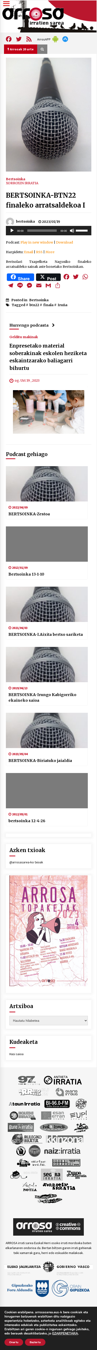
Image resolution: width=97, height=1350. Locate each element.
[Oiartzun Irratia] (31, 1162)
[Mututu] (72, 230)
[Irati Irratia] (81, 1127)
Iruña (62, 305)
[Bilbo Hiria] (57, 1103)
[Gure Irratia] (20, 1127)
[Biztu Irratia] (81, 1103)
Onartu (13, 1342)
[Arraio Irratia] (34, 1092)
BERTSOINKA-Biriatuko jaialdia (40, 760)
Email (28, 252)
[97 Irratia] (29, 1080)
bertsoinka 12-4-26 (26, 820)
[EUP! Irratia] (79, 1115)
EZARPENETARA (65, 1333)
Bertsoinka (15, 179)
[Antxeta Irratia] (63, 1080)
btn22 (34, 305)
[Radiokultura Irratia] (66, 1162)
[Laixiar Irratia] (34, 1150)
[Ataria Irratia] (67, 1092)
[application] (48, 230)
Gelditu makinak (23, 337)
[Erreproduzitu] (12, 230)
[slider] (82, 230)
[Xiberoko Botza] (30, 1186)
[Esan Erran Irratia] (52, 1115)
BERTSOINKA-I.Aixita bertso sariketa (45, 634)
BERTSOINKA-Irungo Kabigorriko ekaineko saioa (42, 697)
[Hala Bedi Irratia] (54, 1127)
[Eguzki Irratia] (22, 1115)
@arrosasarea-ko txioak (26, 862)
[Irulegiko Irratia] (27, 1139)
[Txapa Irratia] (77, 1174)
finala (48, 305)
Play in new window (36, 242)
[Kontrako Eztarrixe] (20, 1150)
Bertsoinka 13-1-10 (26, 574)
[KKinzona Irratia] (65, 1139)
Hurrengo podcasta (28, 325)
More (49, 252)
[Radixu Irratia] (23, 1174)
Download (64, 242)
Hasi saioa (16, 1054)
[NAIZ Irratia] (62, 1150)
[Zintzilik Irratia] (48, 1198)
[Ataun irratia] (24, 1103)
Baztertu (35, 1342)
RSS (39, 252)
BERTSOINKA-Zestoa (29, 514)
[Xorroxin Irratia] (59, 1186)
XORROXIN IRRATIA (22, 183)
